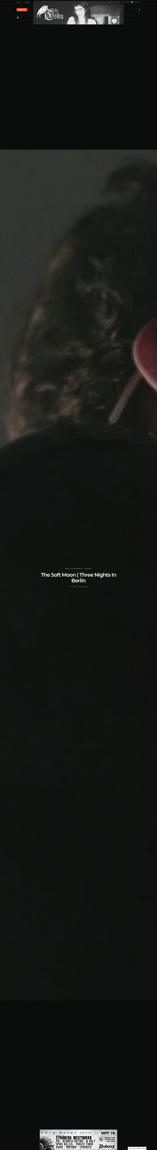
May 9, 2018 (72, 586)
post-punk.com (83, 586)
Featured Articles (77, 568)
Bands (27, 2)
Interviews (88, 568)
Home (19, 2)
